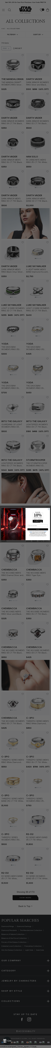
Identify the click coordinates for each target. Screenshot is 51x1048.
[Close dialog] (49, 509)
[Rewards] (7, 1041)
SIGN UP (37, 529)
